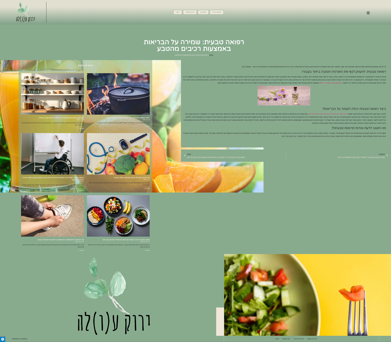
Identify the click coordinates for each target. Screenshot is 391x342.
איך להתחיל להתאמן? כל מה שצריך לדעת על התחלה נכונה (60, 240)
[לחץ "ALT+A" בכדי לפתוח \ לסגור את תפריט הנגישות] (2, 339)
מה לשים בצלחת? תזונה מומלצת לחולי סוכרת (132, 177)
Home (211, 55)
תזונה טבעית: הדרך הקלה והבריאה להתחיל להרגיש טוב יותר (126, 240)
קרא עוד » (147, 126)
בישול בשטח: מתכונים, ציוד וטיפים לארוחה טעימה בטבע (128, 118)
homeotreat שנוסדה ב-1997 (330, 83)
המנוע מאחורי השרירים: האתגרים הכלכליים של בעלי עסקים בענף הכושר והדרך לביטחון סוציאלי (53, 178)
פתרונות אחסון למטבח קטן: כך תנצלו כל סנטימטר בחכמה (61, 118)
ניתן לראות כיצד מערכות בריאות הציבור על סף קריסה (328, 114)
